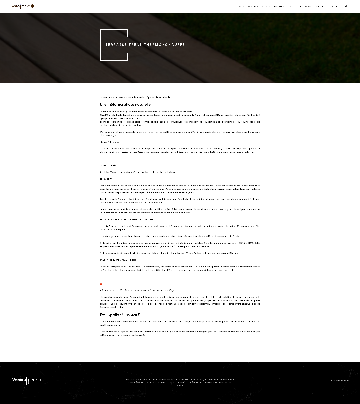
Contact (335, 6)
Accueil (239, 6)
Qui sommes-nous (309, 6)
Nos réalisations (276, 6)
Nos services (255, 6)
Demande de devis (340, 380)
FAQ (324, 6)
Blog (292, 6)
